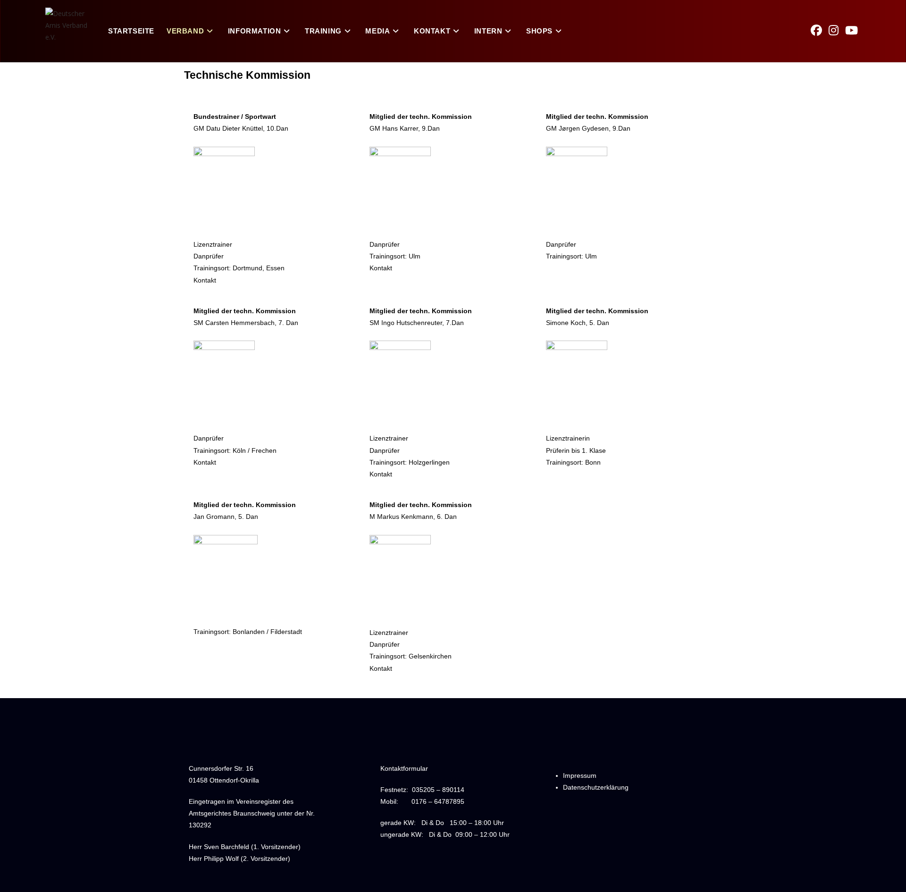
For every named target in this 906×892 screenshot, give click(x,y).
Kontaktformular (404, 768)
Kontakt (204, 280)
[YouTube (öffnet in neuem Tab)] (854, 30)
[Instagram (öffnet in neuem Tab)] (837, 30)
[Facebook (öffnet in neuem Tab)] (820, 30)
